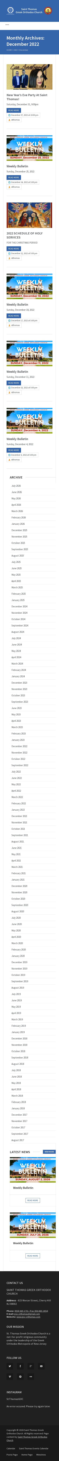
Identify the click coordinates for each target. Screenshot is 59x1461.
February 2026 (18, 517)
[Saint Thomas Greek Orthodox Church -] (29, 13)
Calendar (11, 1448)
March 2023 (17, 727)
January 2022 (18, 809)
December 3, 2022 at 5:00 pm (23, 455)
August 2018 (17, 1063)
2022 (16, 50)
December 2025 (19, 530)
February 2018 (18, 1102)
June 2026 (16, 492)
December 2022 (19, 746)
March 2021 (17, 866)
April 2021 (16, 860)
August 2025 (17, 555)
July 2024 (16, 638)
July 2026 (16, 485)
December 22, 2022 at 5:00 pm (24, 253)
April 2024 (16, 657)
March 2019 (17, 1019)
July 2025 (16, 562)
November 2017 (19, 1121)
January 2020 (18, 955)
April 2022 (16, 790)
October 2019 (18, 974)
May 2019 (16, 1006)
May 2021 (16, 854)
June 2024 (16, 644)
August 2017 (17, 1140)
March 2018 (17, 1095)
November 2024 (19, 612)
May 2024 (16, 650)
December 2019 (19, 962)
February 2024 (18, 670)
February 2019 (18, 1025)
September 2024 (19, 625)
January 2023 (18, 739)
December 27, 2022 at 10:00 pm (24, 115)
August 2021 (17, 841)
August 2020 (17, 911)
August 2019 (17, 987)
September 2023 (19, 701)
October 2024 (18, 619)
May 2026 (16, 498)
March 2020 (17, 943)
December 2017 (19, 1114)
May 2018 (16, 1083)
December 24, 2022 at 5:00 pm (24, 182)
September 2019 (19, 981)
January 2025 (18, 600)
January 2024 (18, 676)
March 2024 (17, 663)
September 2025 (19, 549)
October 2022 (18, 758)
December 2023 (19, 682)
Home (9, 50)
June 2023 (16, 708)
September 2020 (19, 905)
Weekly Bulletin (17, 166)
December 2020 (19, 886)
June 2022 (16, 778)
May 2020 (16, 930)
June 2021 (16, 847)
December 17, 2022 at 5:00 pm (24, 320)
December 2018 (19, 1038)
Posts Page (12, 1454)
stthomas (15, 119)
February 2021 (18, 873)
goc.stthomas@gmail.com (27, 1313)
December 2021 (19, 816)
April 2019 (16, 1013)
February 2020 (18, 949)
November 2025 (19, 536)
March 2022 (17, 797)
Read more (13, 110)
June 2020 (16, 924)
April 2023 (16, 720)
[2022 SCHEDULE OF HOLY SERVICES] (29, 215)
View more (49, 1151)
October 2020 (18, 898)
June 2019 (16, 1000)
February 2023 (18, 733)
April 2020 (16, 936)
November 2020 (19, 892)
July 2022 (16, 771)
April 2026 (16, 504)
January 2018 (18, 1108)
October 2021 (18, 828)
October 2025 (18, 542)
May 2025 (16, 574)
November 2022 (19, 752)
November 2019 (19, 968)
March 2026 (17, 511)
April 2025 (16, 581)
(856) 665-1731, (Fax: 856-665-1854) (31, 1310)
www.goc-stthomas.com (28, 1316)
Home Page (27, 1454)
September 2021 (19, 835)
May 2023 (16, 714)
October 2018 (18, 1051)
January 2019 (18, 1032)
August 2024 (17, 631)
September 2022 (19, 765)
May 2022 (16, 784)
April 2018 (16, 1089)
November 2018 (19, 1044)
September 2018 (19, 1057)
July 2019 (16, 994)
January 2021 (18, 879)
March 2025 (17, 587)
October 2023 (18, 695)
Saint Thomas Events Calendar (34, 1448)
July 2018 (16, 1070)
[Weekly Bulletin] (29, 148)
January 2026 (18, 523)
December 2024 (19, 606)
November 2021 (19, 822)
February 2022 (18, 803)
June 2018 (16, 1076)
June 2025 (16, 568)
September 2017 (19, 1133)
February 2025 (18, 593)
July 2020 (16, 917)
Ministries (41, 1454)
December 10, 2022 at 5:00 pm (24, 387)
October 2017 (18, 1127)
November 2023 (19, 689)
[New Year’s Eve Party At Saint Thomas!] (29, 77)
